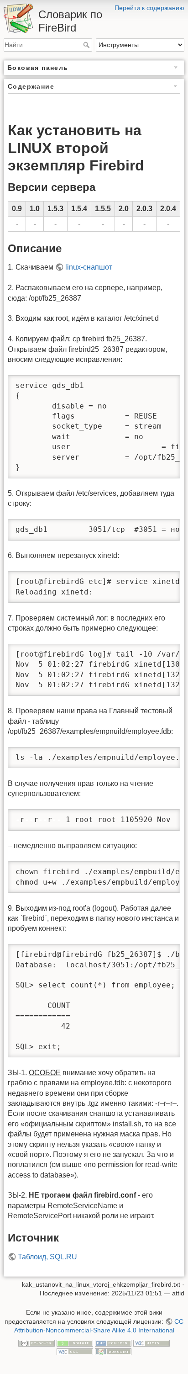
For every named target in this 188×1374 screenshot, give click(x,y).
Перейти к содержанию (149, 7)
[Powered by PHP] (113, 1342)
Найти (87, 45)
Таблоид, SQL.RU (47, 1257)
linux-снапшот (88, 267)
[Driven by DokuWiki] (113, 1351)
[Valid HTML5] (151, 1342)
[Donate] (75, 1342)
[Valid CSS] (75, 1351)
